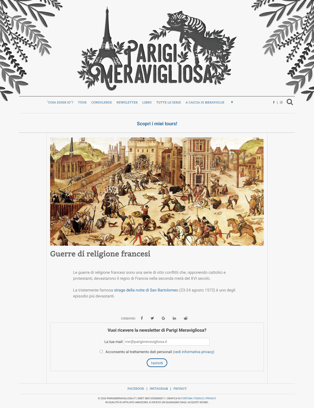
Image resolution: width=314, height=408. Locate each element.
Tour (82, 102)
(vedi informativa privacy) (193, 352)
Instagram (159, 389)
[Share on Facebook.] (141, 318)
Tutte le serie (168, 102)
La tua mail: (114, 342)
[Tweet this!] (152, 318)
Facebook (135, 389)
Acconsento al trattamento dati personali (159, 352)
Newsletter (127, 102)
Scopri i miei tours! (157, 124)
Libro (147, 102)
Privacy (179, 389)
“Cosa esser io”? (60, 102)
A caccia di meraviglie (205, 102)
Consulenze (101, 102)
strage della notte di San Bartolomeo (146, 290)
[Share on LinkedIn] (174, 318)
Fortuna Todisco (192, 398)
